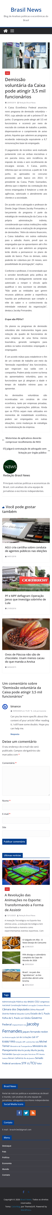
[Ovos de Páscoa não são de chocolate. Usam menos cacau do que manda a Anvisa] (26, 620)
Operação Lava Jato (20, 1054)
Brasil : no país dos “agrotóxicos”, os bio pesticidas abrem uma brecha (32, 976)
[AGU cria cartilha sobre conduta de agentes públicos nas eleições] (26, 520)
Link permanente (39, 711)
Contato (6, 1175)
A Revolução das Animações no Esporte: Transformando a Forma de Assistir (24, 902)
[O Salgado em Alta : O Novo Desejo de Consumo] (11, 943)
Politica (5, 1157)
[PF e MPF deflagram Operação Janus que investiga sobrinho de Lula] (26, 568)
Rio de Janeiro (29, 1058)
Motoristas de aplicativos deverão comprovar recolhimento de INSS (23, 440)
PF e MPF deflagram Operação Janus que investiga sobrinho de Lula (25, 599)
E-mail (6, 813)
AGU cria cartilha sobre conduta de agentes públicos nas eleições (26, 549)
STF (23, 1063)
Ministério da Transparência (21, 1046)
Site (4, 827)
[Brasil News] (5, 31)
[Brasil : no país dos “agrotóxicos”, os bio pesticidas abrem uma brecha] (11, 978)
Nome (6, 800)
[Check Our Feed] (32, 1111)
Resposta (15, 734)
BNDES (31, 1001)
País (7, 73)
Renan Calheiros (15, 1058)
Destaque (6, 1146)
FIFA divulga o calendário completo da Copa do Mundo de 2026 (34, 957)
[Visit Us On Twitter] (26, 1111)
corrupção (32, 1005)
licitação (19, 1042)
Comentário (9, 763)
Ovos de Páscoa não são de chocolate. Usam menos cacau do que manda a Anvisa (24, 658)
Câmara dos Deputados (16, 1009)
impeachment (17, 1025)
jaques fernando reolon (35, 1031)
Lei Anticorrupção (9, 1037)
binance (16, 706)
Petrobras (31, 1054)
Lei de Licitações (23, 1037)
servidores (16, 1063)
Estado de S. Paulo (40, 1013)
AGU (25, 1001)
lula (37, 1042)
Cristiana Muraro (43, 1005)
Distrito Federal (9, 1013)
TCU (33, 1063)
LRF (23, 1042)
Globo (27, 1017)
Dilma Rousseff (37, 1009)
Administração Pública (12, 1001)
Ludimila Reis (30, 1042)
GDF (22, 1018)
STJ (28, 1063)
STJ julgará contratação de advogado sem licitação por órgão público (24, 450)
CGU (37, 1001)
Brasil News (26, 9)
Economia (7, 1163)
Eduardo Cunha (23, 1013)
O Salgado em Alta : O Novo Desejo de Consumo (34, 941)
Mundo (5, 1169)
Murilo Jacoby (24, 1050)
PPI (37, 1054)
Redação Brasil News (27, 102)
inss (24, 1025)
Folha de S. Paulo (11, 1017)
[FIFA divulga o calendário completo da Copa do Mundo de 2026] (11, 959)
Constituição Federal (19, 1005)
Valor (39, 1063)
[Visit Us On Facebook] (19, 1111)
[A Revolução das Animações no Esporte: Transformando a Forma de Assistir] (26, 872)
